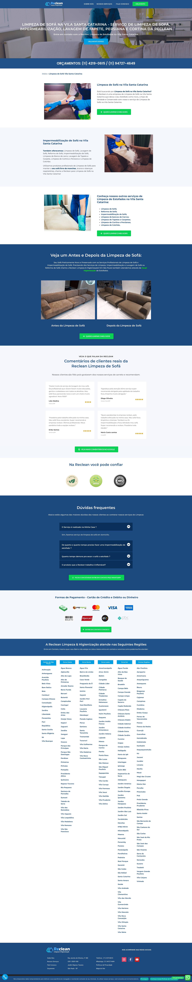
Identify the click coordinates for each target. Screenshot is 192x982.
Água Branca (66, 668)
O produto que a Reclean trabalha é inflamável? (84, 565)
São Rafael (122, 873)
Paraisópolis (123, 850)
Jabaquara (122, 780)
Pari (43, 722)
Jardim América (124, 784)
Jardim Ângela (124, 787)
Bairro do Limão (86, 672)
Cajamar (140, 697)
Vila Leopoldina (67, 818)
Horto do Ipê (123, 754)
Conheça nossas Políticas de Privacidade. (164, 979)
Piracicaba (141, 792)
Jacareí (140, 757)
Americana (141, 676)
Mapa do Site (100, 968)
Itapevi (64, 723)
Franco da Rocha (144, 727)
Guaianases (103, 706)
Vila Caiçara (142, 878)
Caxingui (64, 705)
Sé (43, 737)
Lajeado (102, 738)
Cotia (63, 709)
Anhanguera (47, 673)
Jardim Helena (105, 734)
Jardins (45, 710)
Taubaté (140, 867)
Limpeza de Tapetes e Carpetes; (116, 220)
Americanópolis (105, 668)
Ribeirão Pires (142, 810)
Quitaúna (65, 780)
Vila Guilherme (86, 744)
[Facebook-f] (130, 959)
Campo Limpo (124, 696)
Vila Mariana (123, 908)
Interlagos (122, 762)
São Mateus (103, 763)
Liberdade (46, 714)
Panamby (122, 842)
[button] (96, 527)
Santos (139, 817)
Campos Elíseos (48, 699)
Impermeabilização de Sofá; (114, 214)
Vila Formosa (104, 788)
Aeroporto (141, 672)
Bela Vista (46, 684)
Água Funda (123, 668)
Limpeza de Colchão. (110, 225)
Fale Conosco (122, 4)
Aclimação (46, 670)
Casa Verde (84, 680)
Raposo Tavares (67, 784)
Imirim (82, 691)
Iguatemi (102, 710)
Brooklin (121, 684)
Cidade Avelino (124, 728)
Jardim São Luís (124, 811)
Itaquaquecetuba (144, 750)
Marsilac (121, 823)
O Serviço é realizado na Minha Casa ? (79, 527)
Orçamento (51, 968)
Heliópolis (122, 751)
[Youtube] (137, 959)
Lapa (63, 738)
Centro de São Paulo (48, 663)
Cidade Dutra (123, 731)
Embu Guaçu (142, 713)
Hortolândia (142, 738)
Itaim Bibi (122, 770)
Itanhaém (141, 746)
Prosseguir (144, 979)
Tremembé (84, 737)
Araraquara (141, 684)
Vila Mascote (123, 912)
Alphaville (65, 672)
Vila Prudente (104, 800)
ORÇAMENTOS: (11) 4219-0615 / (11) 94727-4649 (96, 63)
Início (44, 74)
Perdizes (64, 758)
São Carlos (141, 834)
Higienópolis (47, 706)
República (46, 726)
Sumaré (64, 798)
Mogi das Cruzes (144, 776)
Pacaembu (46, 718)
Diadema (140, 709)
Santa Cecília (47, 730)
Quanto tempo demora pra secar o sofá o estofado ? (86, 556)
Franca (139, 723)
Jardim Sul (122, 815)
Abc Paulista (142, 668)
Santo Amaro (123, 880)
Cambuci (45, 695)
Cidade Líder (104, 684)
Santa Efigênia (48, 733)
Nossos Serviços (104, 4)
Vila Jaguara (66, 814)
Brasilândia (84, 676)
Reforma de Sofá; (109, 211)
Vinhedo (140, 881)
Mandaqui (84, 715)
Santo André (142, 813)
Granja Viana (66, 719)
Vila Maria (84, 748)
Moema (121, 834)
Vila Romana (66, 825)
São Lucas (103, 759)
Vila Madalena (67, 822)
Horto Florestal (86, 687)
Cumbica (140, 705)
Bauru (139, 687)
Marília (139, 769)
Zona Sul (124, 662)
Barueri (64, 694)
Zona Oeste (67, 662)
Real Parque (123, 861)
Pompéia (64, 770)
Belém (101, 676)
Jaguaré (64, 727)
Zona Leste (105, 662)
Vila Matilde (104, 796)
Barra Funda (66, 690)
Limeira (140, 765)
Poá (138, 796)
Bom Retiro (46, 687)
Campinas (141, 701)
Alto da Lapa (66, 676)
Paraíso (121, 846)
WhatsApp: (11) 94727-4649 (105, 961)
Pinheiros (65, 762)
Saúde (120, 884)
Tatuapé (102, 777)
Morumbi (121, 838)
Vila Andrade (123, 888)
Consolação (46, 703)
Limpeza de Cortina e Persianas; (116, 222)
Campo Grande (124, 692)
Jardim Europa (124, 791)
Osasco (64, 742)
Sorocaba (140, 860)
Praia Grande (142, 799)
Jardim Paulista (124, 808)
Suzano (140, 864)
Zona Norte (86, 662)
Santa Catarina (124, 877)
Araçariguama (143, 680)
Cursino (121, 739)
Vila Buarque (47, 741)
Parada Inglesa (86, 719)
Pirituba (64, 766)
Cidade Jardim (124, 735)
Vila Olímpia (123, 922)
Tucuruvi (83, 741)
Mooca (101, 741)
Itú (138, 753)
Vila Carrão (103, 781)
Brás (44, 691)
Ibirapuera (122, 758)
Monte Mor (141, 784)
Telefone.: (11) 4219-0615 (104, 958)
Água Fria (84, 668)
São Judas (122, 869)
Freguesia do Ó (86, 684)
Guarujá (140, 730)
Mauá (139, 773)
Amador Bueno (67, 686)
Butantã (64, 697)
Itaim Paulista (105, 714)
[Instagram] (124, 959)
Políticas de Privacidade (104, 965)
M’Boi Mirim (123, 827)
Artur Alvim (104, 672)
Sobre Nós (89, 4)
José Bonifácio (86, 705)
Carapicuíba (66, 701)
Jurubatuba (123, 819)
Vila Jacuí (103, 792)
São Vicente (142, 850)
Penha (101, 752)
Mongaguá (141, 780)
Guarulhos (141, 734)
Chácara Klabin (124, 720)
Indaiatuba (141, 742)
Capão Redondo (124, 706)
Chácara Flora (123, 710)
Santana (83, 727)
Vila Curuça (103, 785)
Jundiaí (140, 761)
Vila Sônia (122, 932)
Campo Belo (123, 688)
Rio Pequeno (66, 787)
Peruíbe (140, 788)
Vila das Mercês (124, 898)
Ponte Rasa (103, 755)
